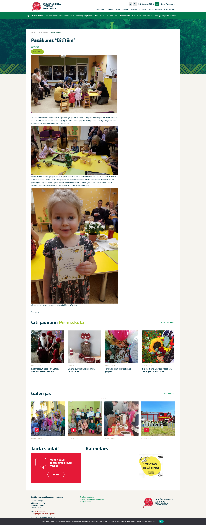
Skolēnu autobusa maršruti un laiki (161, 9)
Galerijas (136, 16)
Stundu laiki (100, 9)
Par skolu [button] (147, 16)
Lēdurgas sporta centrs (165, 16)
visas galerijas (168, 393)
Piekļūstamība (85, 502)
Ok (161, 521)
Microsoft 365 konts (138, 9)
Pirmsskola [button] (125, 16)
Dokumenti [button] (112, 16)
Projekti (98, 16)
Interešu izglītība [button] (84, 16)
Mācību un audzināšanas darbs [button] (60, 16)
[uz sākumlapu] (28, 15)
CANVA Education (121, 9)
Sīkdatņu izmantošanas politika (92, 499)
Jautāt (56, 474)
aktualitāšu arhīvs (167, 322)
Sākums (33, 32)
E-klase (110, 9)
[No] (203, 521)
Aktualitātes (37, 16)
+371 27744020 (40, 511)
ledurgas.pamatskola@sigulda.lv (43, 514)
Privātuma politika (87, 497)
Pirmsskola (43, 32)
